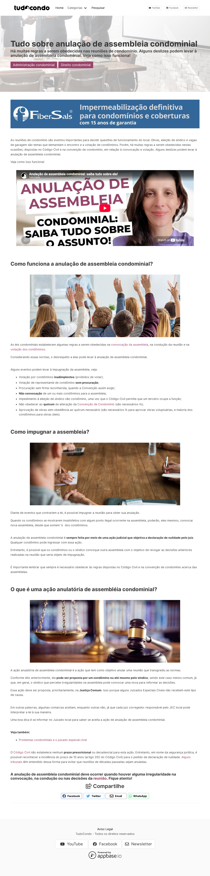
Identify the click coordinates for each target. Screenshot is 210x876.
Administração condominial (34, 65)
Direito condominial (76, 65)
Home (59, 8)
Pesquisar (98, 8)
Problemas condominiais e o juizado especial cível (53, 740)
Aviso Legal (105, 829)
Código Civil (21, 752)
